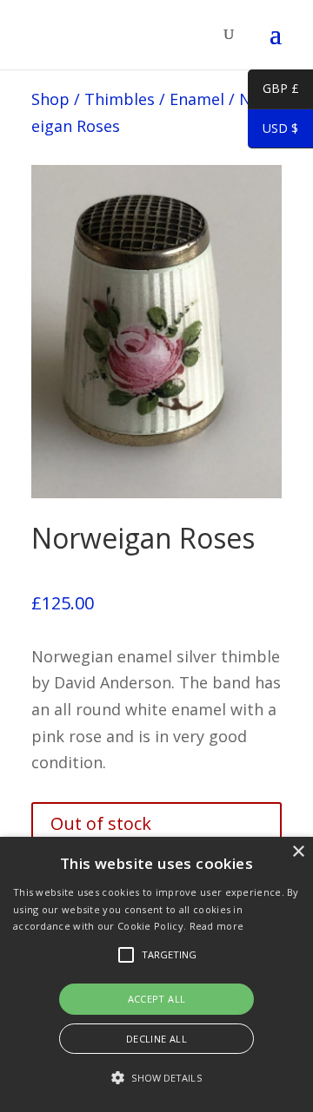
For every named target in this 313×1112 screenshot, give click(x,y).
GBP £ (273, 91)
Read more (217, 925)
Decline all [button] (156, 1038)
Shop (50, 99)
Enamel (197, 99)
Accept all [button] (157, 998)
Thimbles (119, 99)
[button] (156, 1078)
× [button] (297, 852)
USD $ (273, 131)
